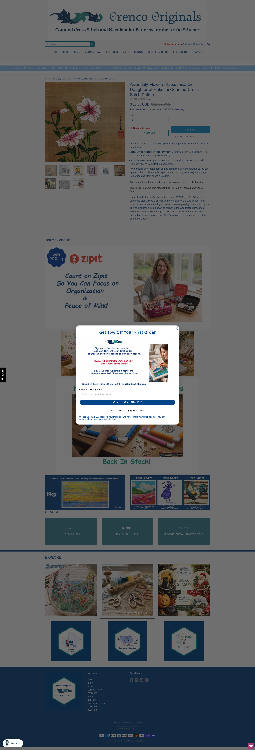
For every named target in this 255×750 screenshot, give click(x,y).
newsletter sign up (90, 390)
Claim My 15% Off (127, 402)
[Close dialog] (176, 328)
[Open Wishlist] (251, 746)
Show (3, 375)
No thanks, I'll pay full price (127, 410)
